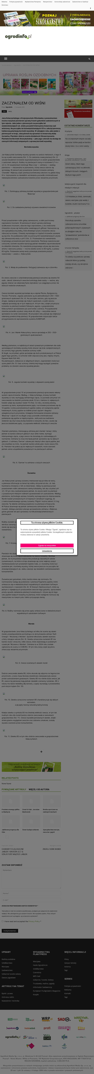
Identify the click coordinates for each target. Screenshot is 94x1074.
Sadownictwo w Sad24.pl (80, 2)
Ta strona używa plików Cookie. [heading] (47, 522)
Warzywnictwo (47, 2)
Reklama (4, 2)
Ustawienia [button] (47, 551)
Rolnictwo (5, 5)
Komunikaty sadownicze (62, 2)
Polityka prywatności (16, 2)
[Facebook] (90, 8)
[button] (89, 59)
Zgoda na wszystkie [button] (47, 545)
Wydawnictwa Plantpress (33, 2)
